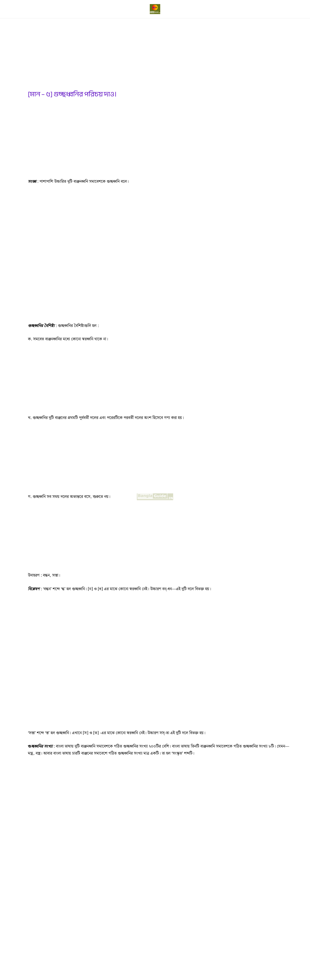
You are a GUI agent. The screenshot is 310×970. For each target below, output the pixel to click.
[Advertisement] (159, 56)
